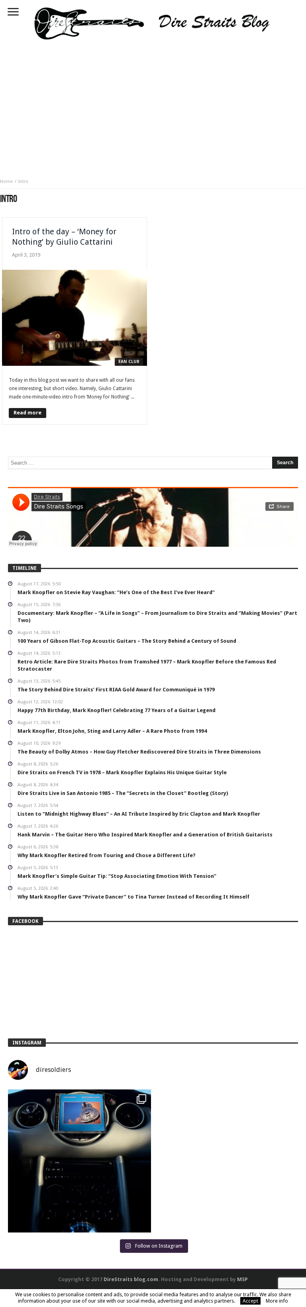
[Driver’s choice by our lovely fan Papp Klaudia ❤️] (79, 1160)
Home (6, 181)
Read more (27, 413)
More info (277, 1301)
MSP (242, 1279)
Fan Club (128, 361)
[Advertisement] (153, 107)
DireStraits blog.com (131, 1279)
